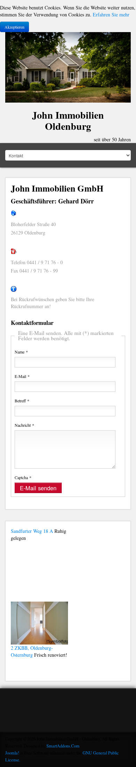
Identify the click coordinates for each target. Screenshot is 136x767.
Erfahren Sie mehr (111, 14)
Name (21, 352)
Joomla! (12, 753)
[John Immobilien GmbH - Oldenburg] (68, 66)
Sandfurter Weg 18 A (32, 531)
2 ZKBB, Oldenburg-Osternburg (32, 651)
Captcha (23, 477)
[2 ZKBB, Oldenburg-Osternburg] (39, 622)
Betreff (22, 400)
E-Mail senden (38, 488)
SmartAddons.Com (63, 746)
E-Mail (22, 376)
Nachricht (24, 425)
